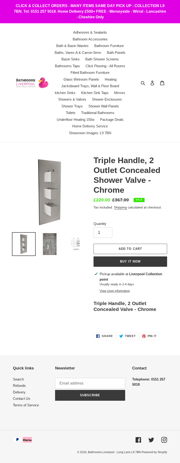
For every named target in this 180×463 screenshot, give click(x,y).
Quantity (100, 224)
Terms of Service (26, 405)
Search (18, 379)
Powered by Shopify (154, 452)
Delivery (19, 392)
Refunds (19, 386)
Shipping (120, 207)
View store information (115, 291)
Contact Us (21, 398)
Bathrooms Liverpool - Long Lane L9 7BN (115, 452)
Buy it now (130, 261)
